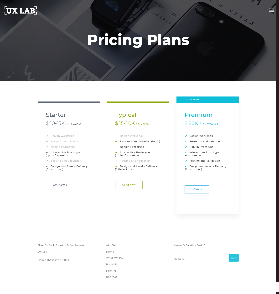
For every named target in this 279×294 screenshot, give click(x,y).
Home (110, 251)
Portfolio (112, 264)
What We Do (114, 258)
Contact (111, 277)
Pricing (111, 270)
